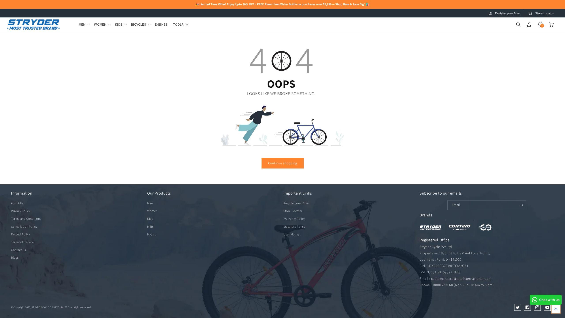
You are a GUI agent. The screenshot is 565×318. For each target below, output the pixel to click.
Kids (150, 219)
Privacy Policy (20, 211)
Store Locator (544, 13)
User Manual (292, 234)
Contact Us (18, 250)
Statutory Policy (294, 227)
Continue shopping (282, 163)
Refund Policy (20, 234)
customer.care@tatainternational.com (461, 278)
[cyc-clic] (485, 227)
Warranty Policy (294, 219)
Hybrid (152, 234)
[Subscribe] (521, 205)
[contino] (459, 227)
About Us (17, 203)
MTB (150, 227)
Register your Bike (507, 13)
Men (150, 203)
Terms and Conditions (26, 219)
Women (152, 211)
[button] (84, 24)
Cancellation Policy (24, 227)
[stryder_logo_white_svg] (431, 227)
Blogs (15, 257)
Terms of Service (22, 242)
